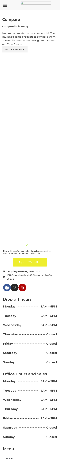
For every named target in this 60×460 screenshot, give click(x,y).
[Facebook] (7, 287)
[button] (5, 5)
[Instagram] (14, 287)
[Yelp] (22, 287)
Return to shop (14, 49)
